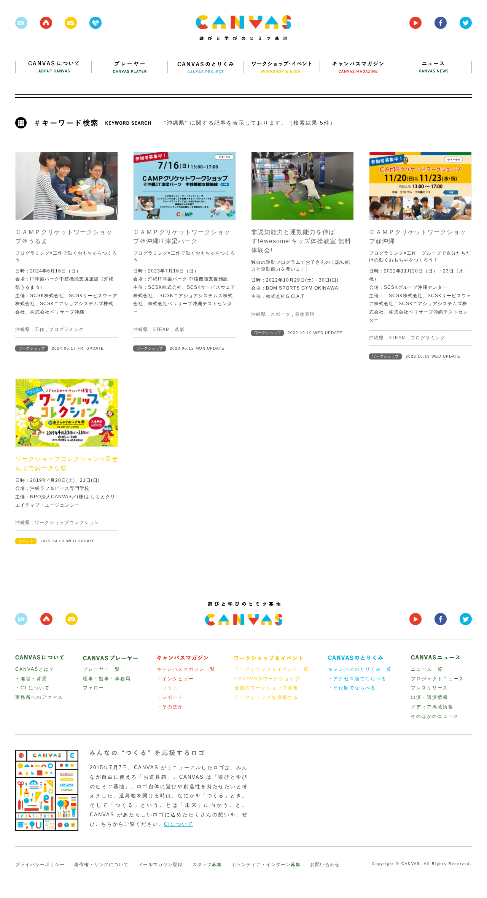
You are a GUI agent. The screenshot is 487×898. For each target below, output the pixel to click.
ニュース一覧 (427, 669)
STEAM (161, 329)
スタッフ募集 (207, 864)
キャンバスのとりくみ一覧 (360, 669)
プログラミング (66, 329)
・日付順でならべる (352, 688)
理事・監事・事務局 (107, 678)
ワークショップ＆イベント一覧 (271, 669)
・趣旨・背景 (31, 678)
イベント (25, 541)
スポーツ (280, 314)
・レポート (170, 697)
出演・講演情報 (429, 697)
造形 (180, 329)
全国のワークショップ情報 (266, 688)
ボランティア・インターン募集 (266, 864)
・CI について (32, 688)
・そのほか (170, 707)
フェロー (93, 688)
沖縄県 (22, 329)
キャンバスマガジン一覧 (186, 669)
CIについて (178, 824)
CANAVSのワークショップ (267, 678)
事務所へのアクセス (39, 697)
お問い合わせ (325, 864)
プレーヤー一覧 (101, 669)
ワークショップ (31, 348)
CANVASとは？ (34, 669)
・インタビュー (175, 678)
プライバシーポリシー (40, 864)
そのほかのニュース (435, 716)
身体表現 (305, 314)
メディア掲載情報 (432, 707)
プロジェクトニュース (437, 678)
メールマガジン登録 (160, 864)
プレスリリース (429, 688)
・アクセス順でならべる (357, 678)
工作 (40, 329)
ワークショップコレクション (67, 522)
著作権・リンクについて (101, 864)
